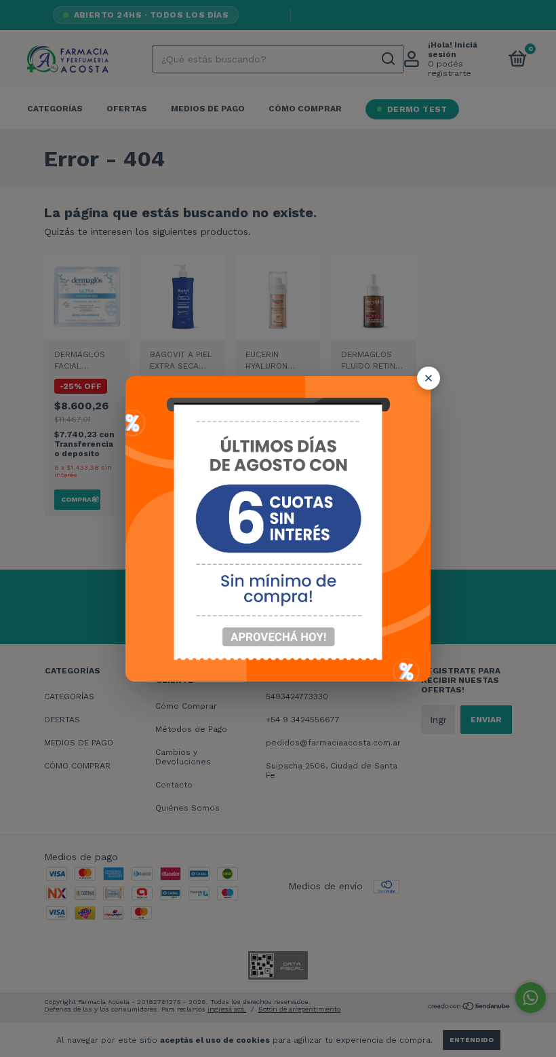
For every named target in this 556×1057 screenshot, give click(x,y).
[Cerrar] (428, 378)
